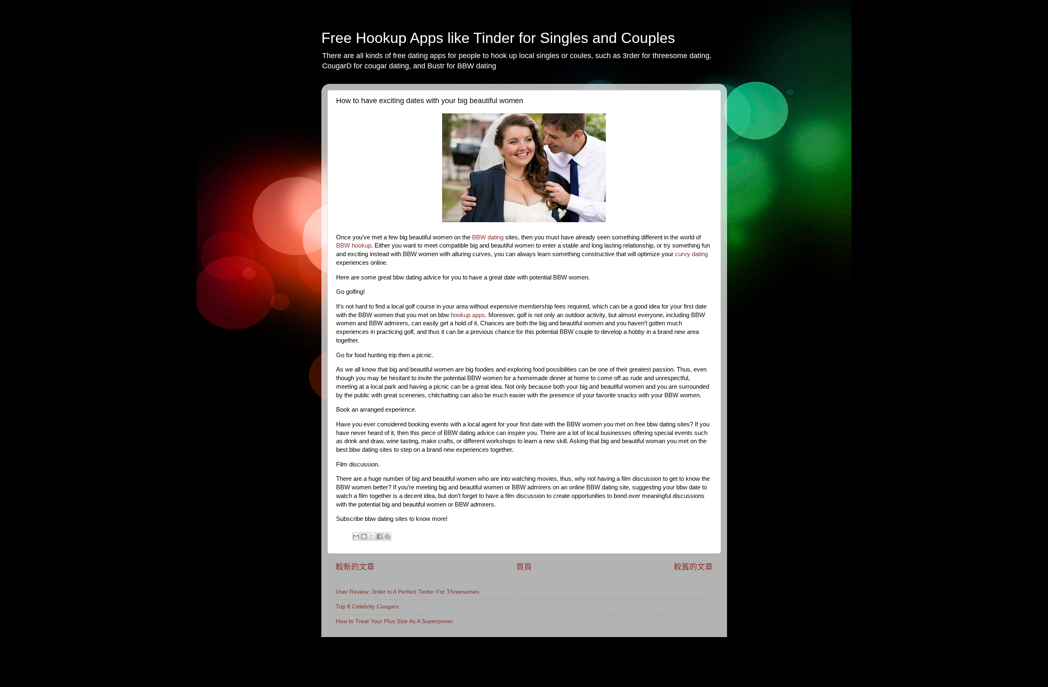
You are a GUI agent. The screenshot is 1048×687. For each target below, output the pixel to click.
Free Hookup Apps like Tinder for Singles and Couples (498, 37)
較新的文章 (355, 567)
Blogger (600, 666)
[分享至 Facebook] (379, 536)
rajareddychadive (536, 666)
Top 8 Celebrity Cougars (367, 607)
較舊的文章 (693, 567)
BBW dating (488, 237)
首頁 (524, 567)
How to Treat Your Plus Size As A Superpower (394, 621)
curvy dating (691, 254)
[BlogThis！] (364, 536)
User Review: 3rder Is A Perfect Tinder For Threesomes (407, 592)
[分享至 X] (372, 536)
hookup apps (468, 315)
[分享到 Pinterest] (387, 536)
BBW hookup (353, 245)
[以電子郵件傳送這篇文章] (356, 536)
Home (343, 645)
